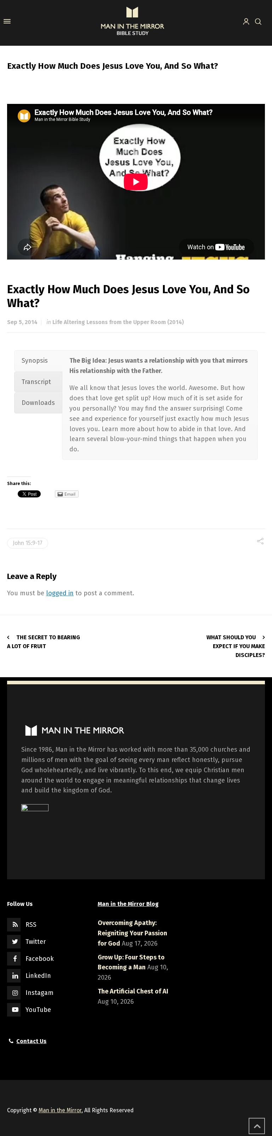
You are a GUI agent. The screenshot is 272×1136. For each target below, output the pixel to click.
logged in (60, 593)
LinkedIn (38, 976)
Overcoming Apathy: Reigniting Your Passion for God (132, 933)
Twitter (36, 942)
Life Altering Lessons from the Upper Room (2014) (118, 322)
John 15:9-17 (27, 543)
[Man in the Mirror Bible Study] (132, 21)
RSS (31, 925)
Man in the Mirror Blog (128, 904)
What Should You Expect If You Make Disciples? (235, 646)
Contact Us (31, 1041)
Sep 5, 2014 (22, 322)
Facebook (40, 959)
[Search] (256, 21)
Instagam (39, 993)
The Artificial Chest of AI (133, 991)
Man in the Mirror (60, 1110)
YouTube (38, 1010)
